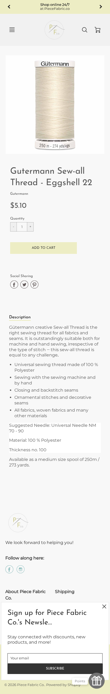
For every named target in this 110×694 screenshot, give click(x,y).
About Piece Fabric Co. (25, 594)
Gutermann (19, 194)
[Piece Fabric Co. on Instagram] (21, 571)
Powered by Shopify (63, 685)
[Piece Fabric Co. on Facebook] (9, 571)
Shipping (64, 591)
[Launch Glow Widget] (97, 681)
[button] (43, 248)
